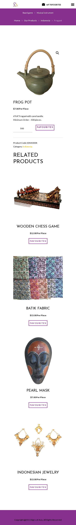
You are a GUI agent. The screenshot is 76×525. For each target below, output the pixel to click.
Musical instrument (45, 13)
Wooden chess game (38, 226)
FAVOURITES (45, 127)
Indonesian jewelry (38, 472)
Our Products (30, 20)
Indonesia (45, 20)
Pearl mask (38, 390)
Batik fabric (38, 308)
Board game (28, 13)
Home (17, 20)
